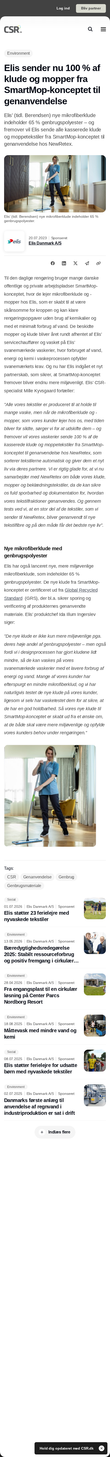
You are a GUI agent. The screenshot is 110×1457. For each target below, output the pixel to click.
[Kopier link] (98, 263)
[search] (90, 29)
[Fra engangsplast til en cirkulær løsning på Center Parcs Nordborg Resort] (55, 989)
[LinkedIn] (64, 263)
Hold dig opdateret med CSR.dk (67, 1448)
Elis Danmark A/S (45, 243)
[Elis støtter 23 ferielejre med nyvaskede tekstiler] (55, 910)
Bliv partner (91, 8)
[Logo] (13, 29)
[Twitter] (75, 263)
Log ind (63, 8)
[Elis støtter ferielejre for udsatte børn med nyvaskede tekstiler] (55, 1062)
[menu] (103, 29)
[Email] (87, 263)
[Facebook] (53, 263)
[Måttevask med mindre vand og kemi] (55, 1027)
